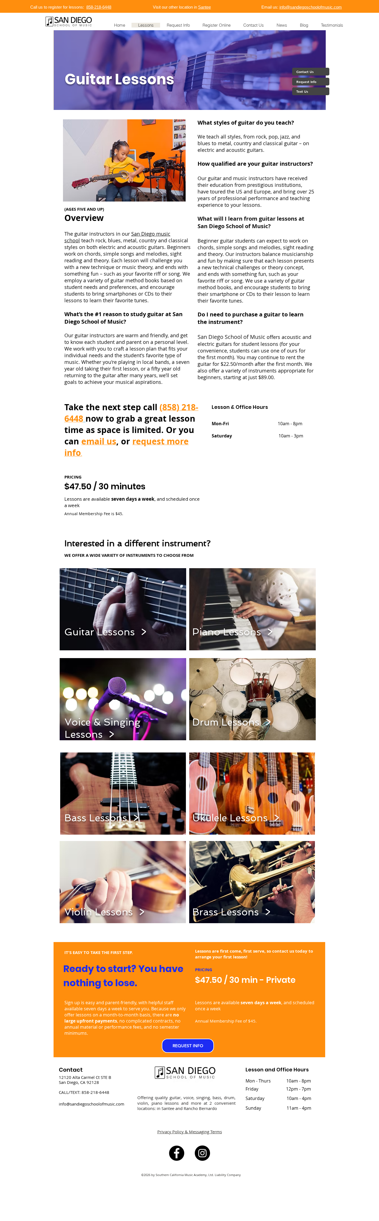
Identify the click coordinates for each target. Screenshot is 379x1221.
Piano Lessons (228, 632)
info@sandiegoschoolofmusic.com (310, 7)
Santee (204, 7)
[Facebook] (176, 1153)
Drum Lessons (225, 722)
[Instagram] (202, 1153)
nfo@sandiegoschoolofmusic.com (92, 1104)
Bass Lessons (95, 818)
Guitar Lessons (99, 632)
